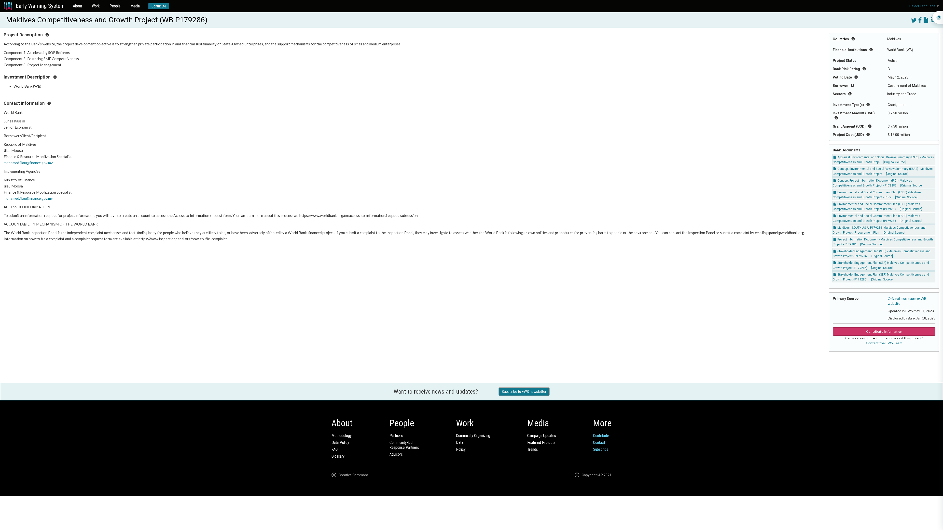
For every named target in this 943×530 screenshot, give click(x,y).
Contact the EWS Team (884, 343)
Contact (599, 442)
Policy (461, 449)
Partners (396, 435)
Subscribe (601, 449)
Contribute (159, 6)
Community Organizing (473, 435)
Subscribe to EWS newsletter (524, 392)
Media (135, 6)
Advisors (396, 454)
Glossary (338, 456)
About (77, 6)
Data (459, 442)
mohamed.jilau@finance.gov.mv (28, 163)
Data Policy (340, 442)
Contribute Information (884, 331)
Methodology (342, 435)
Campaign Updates (541, 435)
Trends (532, 449)
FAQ (335, 449)
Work (96, 6)
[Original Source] (894, 162)
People (115, 6)
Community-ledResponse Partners (404, 445)
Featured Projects (541, 442)
